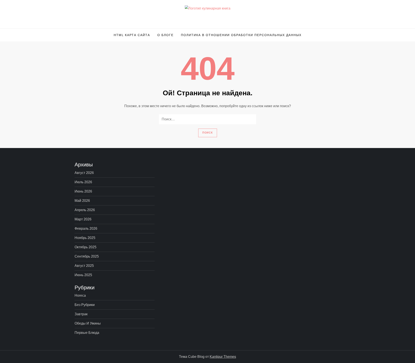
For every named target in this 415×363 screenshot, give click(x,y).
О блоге (165, 35)
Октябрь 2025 (85, 247)
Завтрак (81, 314)
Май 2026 (82, 200)
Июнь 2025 (83, 275)
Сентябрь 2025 (87, 256)
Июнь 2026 (83, 191)
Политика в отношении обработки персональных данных (241, 35)
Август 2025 (84, 265)
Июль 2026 (83, 182)
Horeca (80, 295)
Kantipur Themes (223, 356)
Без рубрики (85, 305)
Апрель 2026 (85, 210)
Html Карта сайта (132, 35)
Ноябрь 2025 (85, 238)
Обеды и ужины (88, 323)
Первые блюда (87, 332)
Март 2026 (83, 219)
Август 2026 (84, 173)
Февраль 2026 (86, 228)
